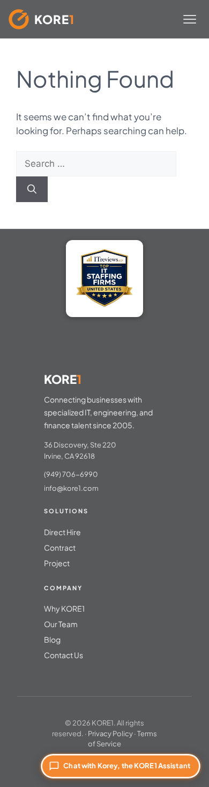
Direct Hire (62, 532)
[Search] (32, 189)
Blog (52, 639)
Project (57, 563)
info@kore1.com (71, 488)
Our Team (61, 624)
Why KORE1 (64, 608)
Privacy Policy (110, 733)
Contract (60, 547)
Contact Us (63, 655)
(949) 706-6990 (71, 474)
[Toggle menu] (189, 19)
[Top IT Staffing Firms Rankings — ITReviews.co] (104, 278)
